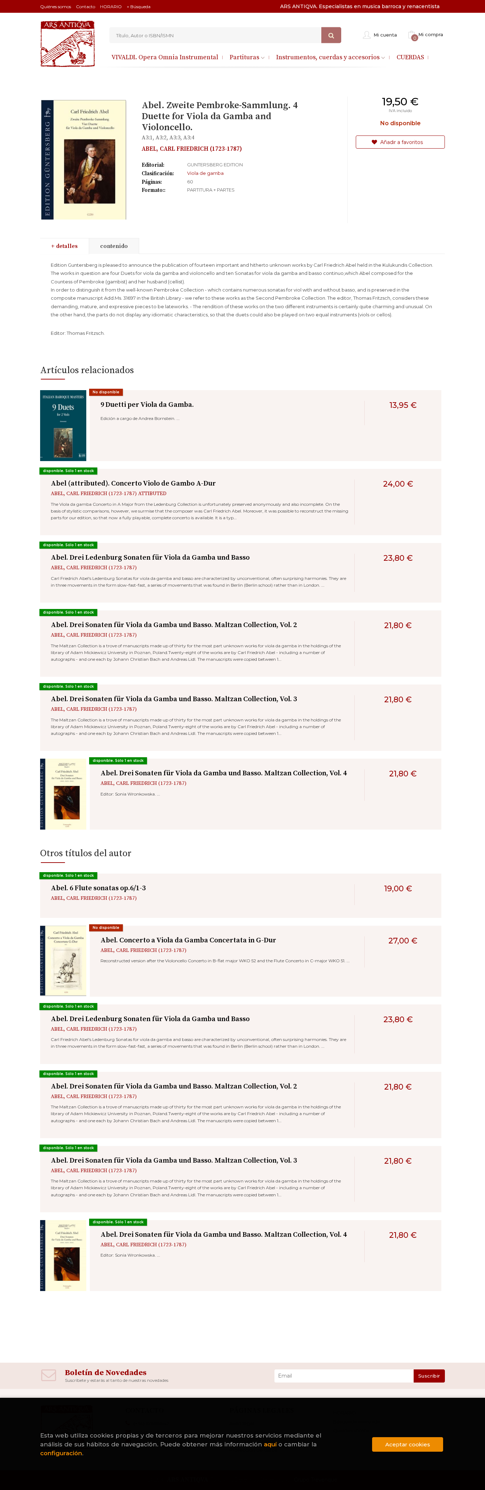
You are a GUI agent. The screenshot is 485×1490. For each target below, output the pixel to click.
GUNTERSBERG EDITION (215, 164)
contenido (114, 246)
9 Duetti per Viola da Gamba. (147, 404)
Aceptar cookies (407, 1444)
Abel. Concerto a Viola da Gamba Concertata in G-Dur (188, 940)
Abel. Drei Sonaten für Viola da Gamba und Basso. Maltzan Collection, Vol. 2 (174, 625)
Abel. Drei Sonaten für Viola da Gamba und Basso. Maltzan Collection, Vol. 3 (174, 699)
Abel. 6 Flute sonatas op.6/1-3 (98, 888)
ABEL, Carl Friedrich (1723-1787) (192, 149)
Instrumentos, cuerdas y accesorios (328, 57)
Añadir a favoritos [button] (401, 142)
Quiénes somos (55, 6)
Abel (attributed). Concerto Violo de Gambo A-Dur (133, 483)
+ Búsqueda (139, 6)
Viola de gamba (205, 173)
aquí (270, 1444)
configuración (61, 1453)
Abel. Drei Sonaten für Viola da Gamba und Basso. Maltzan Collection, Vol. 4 (223, 773)
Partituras (245, 57)
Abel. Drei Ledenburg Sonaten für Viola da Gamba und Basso (150, 557)
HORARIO (111, 6)
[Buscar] (331, 35)
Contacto (85, 6)
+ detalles (64, 246)
